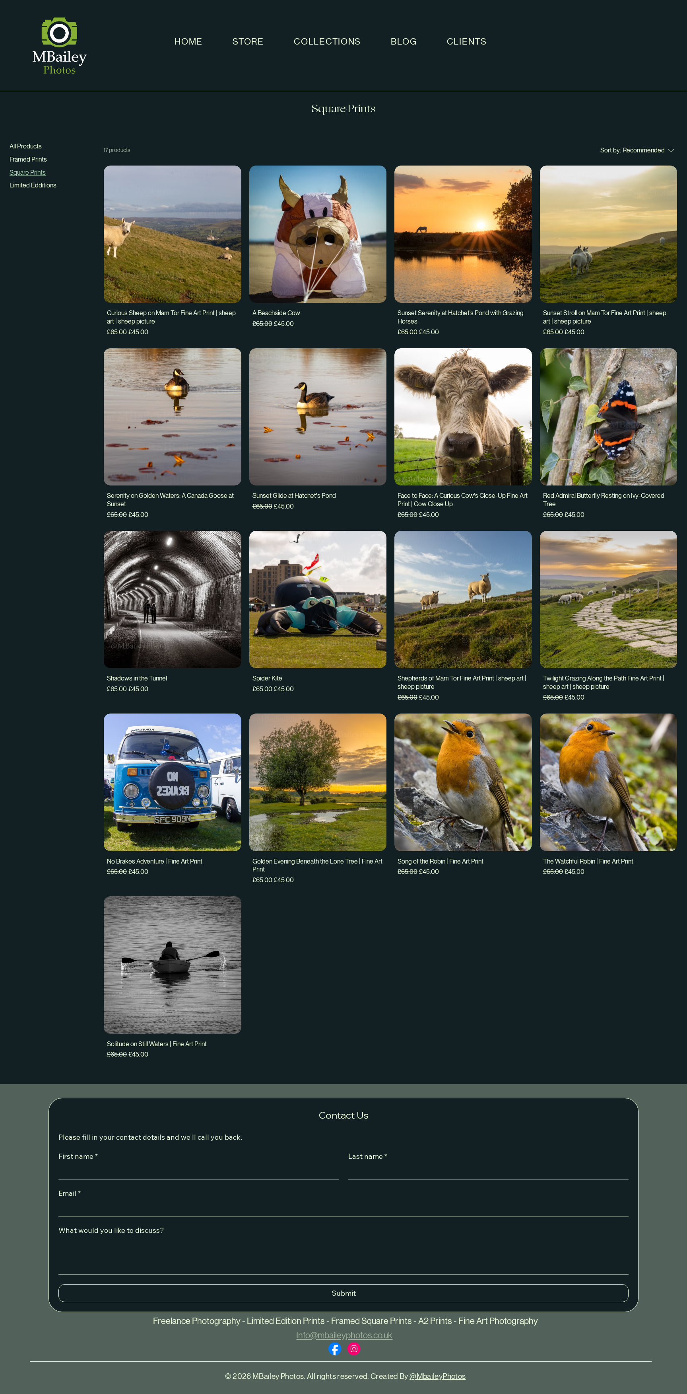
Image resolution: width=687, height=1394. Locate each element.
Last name (367, 1156)
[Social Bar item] (335, 1348)
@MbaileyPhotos (437, 1376)
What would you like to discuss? (111, 1230)
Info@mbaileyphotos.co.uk (344, 1335)
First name (78, 1156)
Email (69, 1193)
